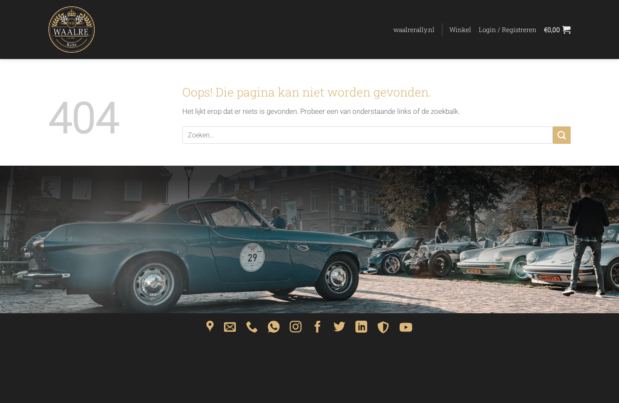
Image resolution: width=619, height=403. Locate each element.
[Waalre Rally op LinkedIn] (361, 329)
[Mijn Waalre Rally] (90, 29)
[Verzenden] (562, 135)
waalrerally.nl (414, 29)
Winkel (460, 29)
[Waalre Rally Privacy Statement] (383, 329)
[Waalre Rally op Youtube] (406, 329)
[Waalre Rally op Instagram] (295, 329)
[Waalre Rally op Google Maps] (210, 329)
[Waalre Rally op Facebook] (317, 329)
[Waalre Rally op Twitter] (339, 329)
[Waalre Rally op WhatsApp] (274, 329)
